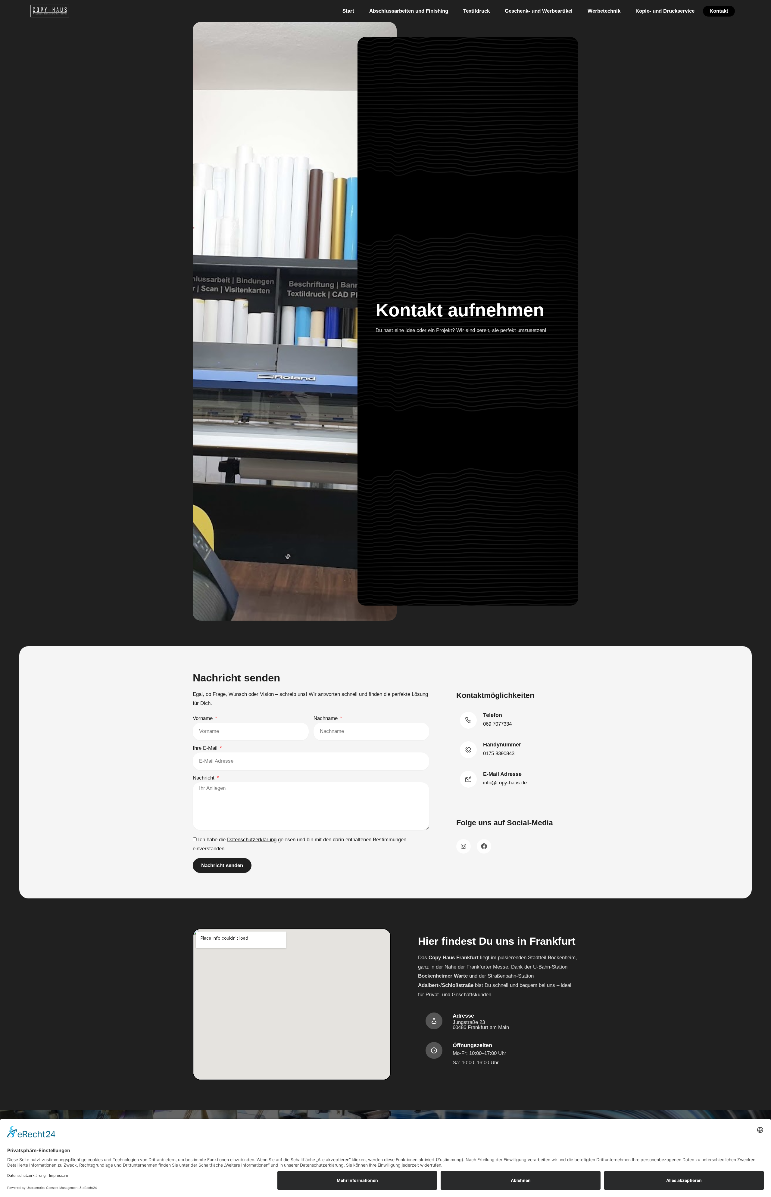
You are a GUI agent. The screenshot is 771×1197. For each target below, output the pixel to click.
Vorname (203, 718)
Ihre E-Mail (206, 748)
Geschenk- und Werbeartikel (539, 11)
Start (348, 11)
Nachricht (204, 778)
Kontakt (719, 11)
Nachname (326, 718)
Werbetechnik (604, 11)
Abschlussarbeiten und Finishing (408, 11)
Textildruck (476, 11)
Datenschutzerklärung (251, 839)
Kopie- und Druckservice (665, 11)
